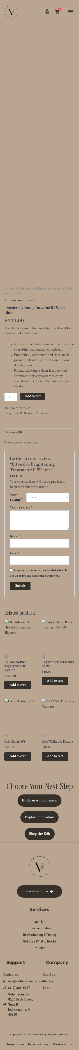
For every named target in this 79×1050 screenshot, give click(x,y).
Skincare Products (22, 300)
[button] (70, 11)
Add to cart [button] (18, 685)
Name (15, 536)
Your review (21, 508)
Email (14, 553)
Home (8, 288)
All (17, 288)
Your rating (16, 497)
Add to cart (33, 396)
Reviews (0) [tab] (13, 432)
